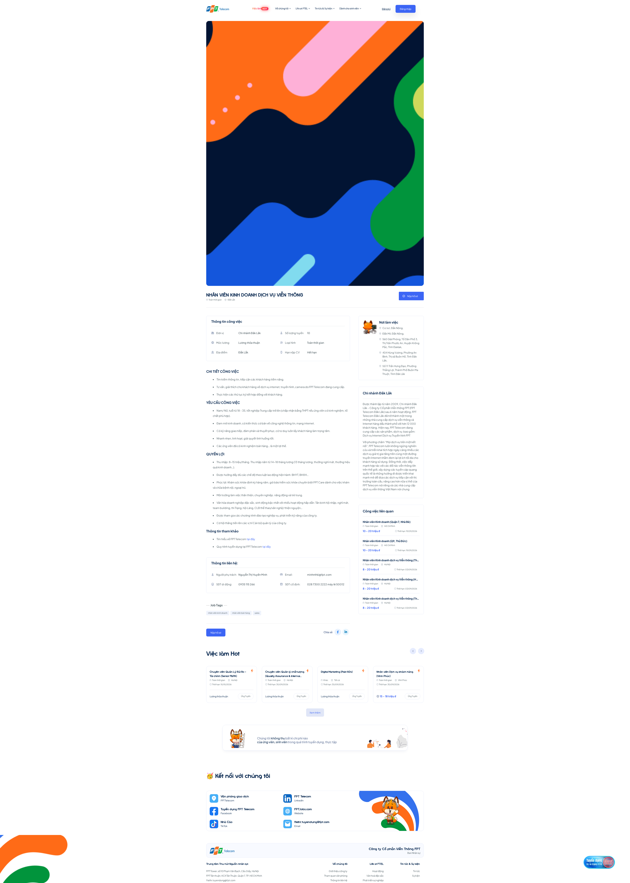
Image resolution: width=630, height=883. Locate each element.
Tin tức (416, 871)
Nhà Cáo (226, 822)
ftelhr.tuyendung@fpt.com (311, 822)
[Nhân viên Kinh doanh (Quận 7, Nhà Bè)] (391, 528)
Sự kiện (416, 875)
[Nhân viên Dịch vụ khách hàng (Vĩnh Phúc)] (343, 684)
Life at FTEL (302, 8)
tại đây (251, 539)
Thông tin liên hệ (338, 880)
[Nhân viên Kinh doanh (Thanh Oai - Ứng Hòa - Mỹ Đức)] (398, 684)
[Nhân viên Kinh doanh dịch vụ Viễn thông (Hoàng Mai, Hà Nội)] (391, 585)
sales (257, 613)
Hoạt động (378, 871)
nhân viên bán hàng (241, 613)
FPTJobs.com (303, 809)
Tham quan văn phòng (335, 875)
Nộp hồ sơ (412, 296)
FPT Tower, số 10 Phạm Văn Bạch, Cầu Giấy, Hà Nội (232, 871)
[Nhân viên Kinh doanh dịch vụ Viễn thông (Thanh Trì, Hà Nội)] (391, 566)
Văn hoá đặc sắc (375, 875)
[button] (421, 651)
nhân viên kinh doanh (217, 613)
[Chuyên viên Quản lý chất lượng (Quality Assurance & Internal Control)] (231, 684)
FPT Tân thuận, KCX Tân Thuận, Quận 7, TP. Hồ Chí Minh (234, 875)
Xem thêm (315, 712)
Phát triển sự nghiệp (373, 880)
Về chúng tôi (281, 8)
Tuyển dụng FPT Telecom (237, 809)
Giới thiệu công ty (338, 871)
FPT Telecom (302, 796)
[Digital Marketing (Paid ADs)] (287, 684)
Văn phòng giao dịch (235, 796)
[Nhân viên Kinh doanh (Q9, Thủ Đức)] (391, 547)
